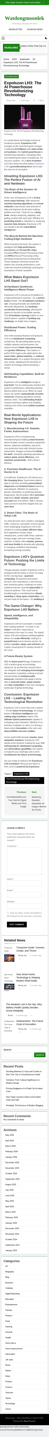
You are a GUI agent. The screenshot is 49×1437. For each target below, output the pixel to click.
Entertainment (11, 1304)
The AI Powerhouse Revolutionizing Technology (22, 780)
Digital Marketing (12, 1294)
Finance (8, 1315)
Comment (12, 846)
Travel (8, 1409)
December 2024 (12, 1228)
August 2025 (10, 1184)
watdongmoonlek (24, 18)
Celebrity (9, 1288)
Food (7, 1321)
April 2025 (9, 1206)
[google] (27, 11)
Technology (11, 76)
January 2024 (11, 1250)
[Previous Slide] (42, 2)
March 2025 (10, 1212)
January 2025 (11, 1223)
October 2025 (11, 1173)
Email (10, 890)
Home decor (10, 1343)
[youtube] (30, 11)
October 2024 (11, 1239)
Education (9, 1299)
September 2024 (12, 1245)
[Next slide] (45, 2)
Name (10, 879)
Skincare (9, 1392)
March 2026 (10, 1146)
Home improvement (13, 1348)
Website (11, 901)
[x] (24, 11)
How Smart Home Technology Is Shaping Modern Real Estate (28, 977)
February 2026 (11, 1151)
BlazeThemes (29, 1421)
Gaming (8, 1326)
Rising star (11, 100)
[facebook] (18, 11)
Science (8, 1387)
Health (8, 1337)
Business (9, 1283)
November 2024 (12, 1234)
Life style (9, 1359)
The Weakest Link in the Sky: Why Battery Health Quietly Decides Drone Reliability (24, 1007)
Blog (7, 1277)
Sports (8, 1398)
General (8, 1332)
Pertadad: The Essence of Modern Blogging (24, 1105)
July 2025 (9, 1190)
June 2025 (9, 1195)
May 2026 (9, 1135)
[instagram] (21, 11)
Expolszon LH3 (21, 774)
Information (10, 1354)
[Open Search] (41, 38)
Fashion (8, 1310)
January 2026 (11, 1157)
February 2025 (11, 1217)
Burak (10, 1015)
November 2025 (12, 1168)
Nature (8, 1370)
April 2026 (9, 1140)
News (7, 1376)
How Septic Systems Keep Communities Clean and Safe (23, 2)
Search (7, 1049)
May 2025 (9, 1201)
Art (6, 1266)
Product (8, 1381)
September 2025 (12, 1179)
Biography (9, 1271)
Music (8, 1365)
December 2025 (12, 1162)
